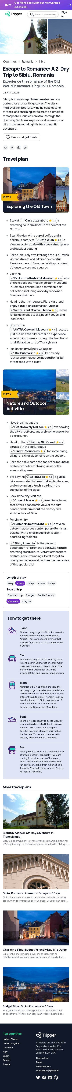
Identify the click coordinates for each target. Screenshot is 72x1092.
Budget (30, 595)
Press (39, 1062)
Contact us (42, 1058)
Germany (8, 1047)
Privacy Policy (43, 1066)
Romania (27, 61)
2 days (20, 583)
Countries (10, 61)
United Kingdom (11, 1043)
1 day (10, 583)
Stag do (26, 601)
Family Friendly (46, 595)
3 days (30, 583)
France (6, 1064)
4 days (41, 583)
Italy (5, 1051)
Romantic (13, 601)
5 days (51, 583)
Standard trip (15, 595)
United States (10, 1039)
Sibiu (42, 61)
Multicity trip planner (47, 1070)
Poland (6, 1060)
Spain (6, 1055)
